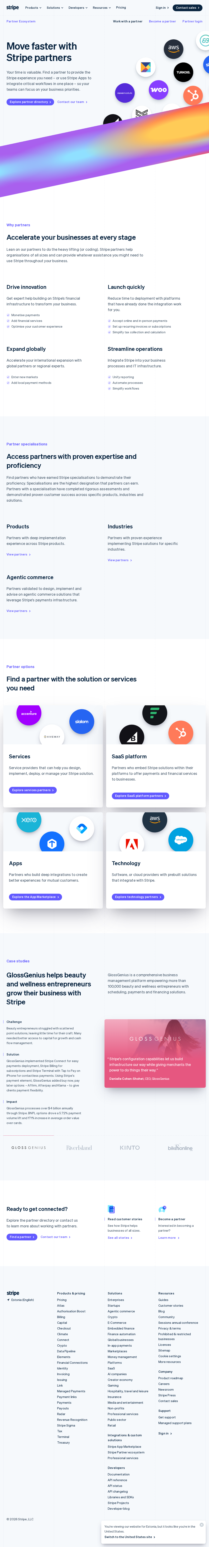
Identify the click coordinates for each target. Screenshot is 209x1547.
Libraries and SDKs (121, 1497)
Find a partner (20, 1237)
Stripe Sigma (66, 1425)
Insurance (114, 1397)
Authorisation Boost (71, 1311)
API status (115, 1486)
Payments (64, 1402)
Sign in (161, 8)
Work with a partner (127, 21)
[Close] (201, 1526)
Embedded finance (121, 1328)
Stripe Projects (118, 1503)
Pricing (121, 7)
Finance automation (122, 1334)
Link (60, 1385)
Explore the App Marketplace (34, 897)
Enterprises (116, 1300)
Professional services (123, 1414)
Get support (167, 1417)
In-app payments (120, 1345)
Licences (164, 1345)
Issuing (62, 1380)
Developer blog (119, 1508)
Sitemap (164, 1350)
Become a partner (162, 21)
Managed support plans (175, 1423)
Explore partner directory (29, 102)
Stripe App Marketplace (124, 1446)
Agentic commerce (121, 1311)
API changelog (118, 1491)
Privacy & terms (169, 1328)
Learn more (167, 1238)
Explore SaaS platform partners (139, 796)
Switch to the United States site (128, 1537)
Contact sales (186, 8)
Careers (164, 1384)
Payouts (63, 1408)
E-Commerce (117, 1323)
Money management (122, 1357)
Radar (61, 1414)
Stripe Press (167, 1395)
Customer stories (170, 1305)
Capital (62, 1323)
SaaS (111, 1368)
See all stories (118, 1238)
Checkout (64, 1328)
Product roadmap (170, 1378)
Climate (62, 1334)
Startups (114, 1305)
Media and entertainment (125, 1402)
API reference (117, 1480)
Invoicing (63, 1374)
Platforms (115, 1362)
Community (166, 1317)
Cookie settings (169, 1356)
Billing (61, 1317)
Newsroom (166, 1389)
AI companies (117, 1374)
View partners (17, 554)
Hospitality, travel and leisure (128, 1391)
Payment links (67, 1397)
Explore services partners (31, 790)
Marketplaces (117, 1351)
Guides (163, 1300)
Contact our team (70, 102)
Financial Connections (72, 1362)
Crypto (62, 1345)
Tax (59, 1431)
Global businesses (121, 1340)
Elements (64, 1357)
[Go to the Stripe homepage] (11, 1293)
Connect (63, 1340)
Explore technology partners (136, 897)
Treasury (63, 1442)
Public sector (117, 1420)
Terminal (63, 1437)
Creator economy (120, 1380)
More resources (169, 1362)
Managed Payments (71, 1391)
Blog (161, 1311)
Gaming (113, 1385)
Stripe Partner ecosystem (126, 1452)
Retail (112, 1425)
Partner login (192, 21)
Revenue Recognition (72, 1420)
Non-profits (116, 1408)
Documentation (119, 1474)
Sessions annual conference (178, 1323)
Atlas (60, 1305)
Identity (62, 1368)
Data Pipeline (66, 1351)
